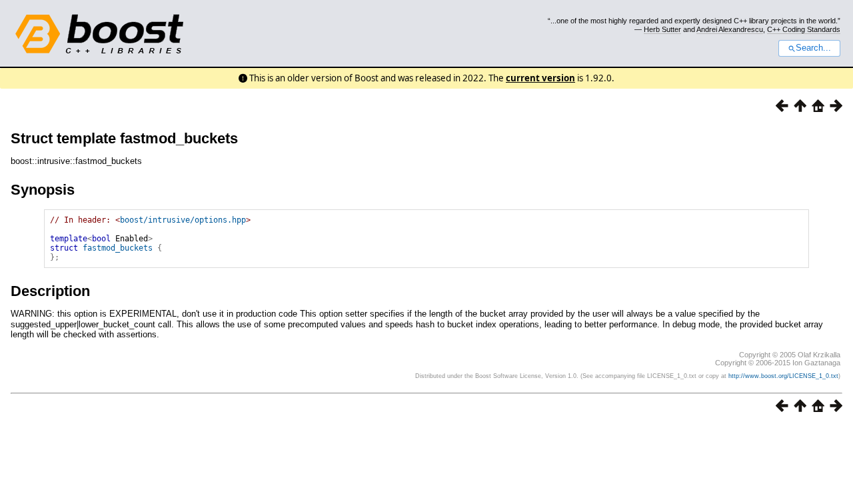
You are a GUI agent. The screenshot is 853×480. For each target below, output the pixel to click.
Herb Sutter (662, 29)
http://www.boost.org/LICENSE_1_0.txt (783, 376)
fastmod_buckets (118, 248)
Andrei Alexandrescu (729, 29)
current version (540, 78)
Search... (813, 48)
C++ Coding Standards (803, 29)
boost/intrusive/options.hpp (183, 220)
